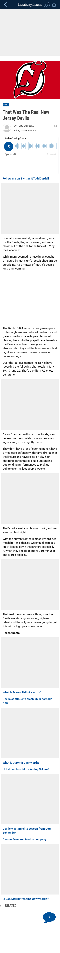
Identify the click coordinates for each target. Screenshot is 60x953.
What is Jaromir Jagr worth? (21, 762)
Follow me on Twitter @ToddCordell (26, 178)
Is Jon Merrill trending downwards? (25, 899)
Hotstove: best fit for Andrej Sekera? (26, 769)
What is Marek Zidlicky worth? (22, 692)
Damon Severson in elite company (25, 839)
